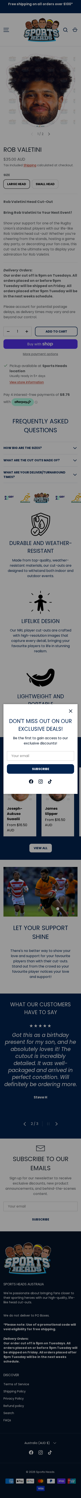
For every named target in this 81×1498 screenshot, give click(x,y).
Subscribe (40, 769)
